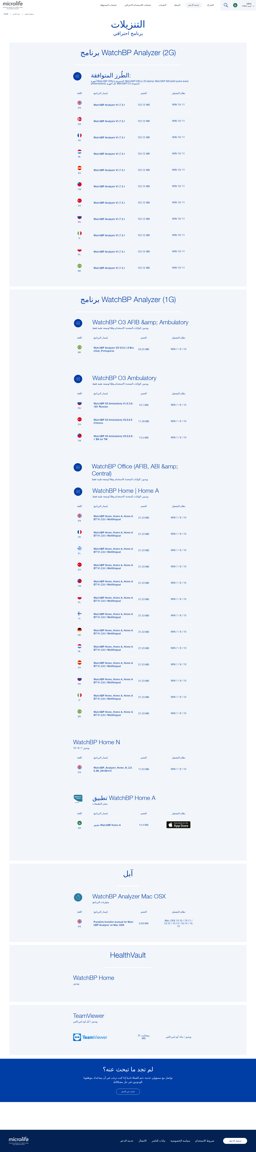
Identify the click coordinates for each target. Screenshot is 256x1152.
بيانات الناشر (158, 1141)
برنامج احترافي (29, 14)
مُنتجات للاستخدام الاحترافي (137, 5)
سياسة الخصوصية (180, 1141)
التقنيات (162, 5)
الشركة (210, 5)
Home (6, 14)
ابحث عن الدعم (128, 1092)
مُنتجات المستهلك (108, 5)
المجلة (177, 5)
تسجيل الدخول (235, 1141)
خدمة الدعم (193, 5)
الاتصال (143, 1141)
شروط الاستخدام (204, 1141)
